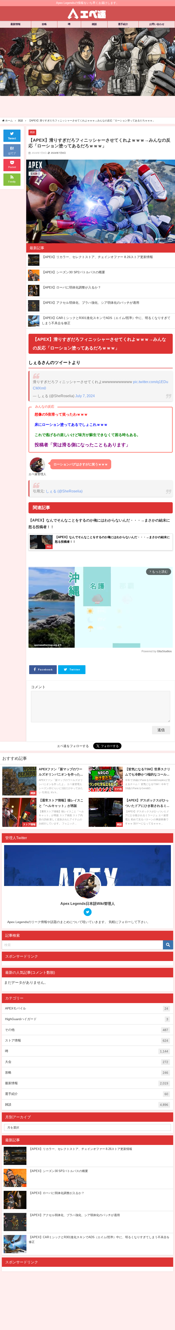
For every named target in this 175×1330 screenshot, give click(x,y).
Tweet (12, 138)
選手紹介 (123, 24)
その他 (86, 1029)
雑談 (94, 24)
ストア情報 (86, 1040)
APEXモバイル (86, 1008)
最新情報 (15, 24)
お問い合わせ (156, 24)
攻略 (44, 24)
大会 (86, 1062)
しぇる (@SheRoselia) (64, 491)
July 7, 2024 (85, 396)
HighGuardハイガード (86, 1019)
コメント (38, 687)
